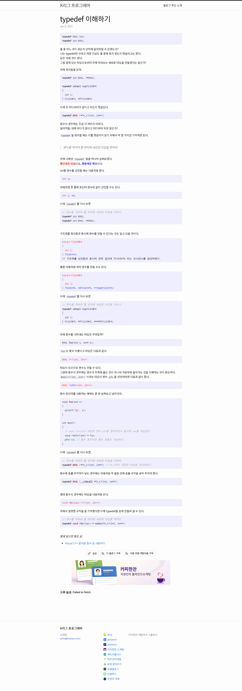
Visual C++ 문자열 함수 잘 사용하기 (85, 543)
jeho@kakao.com (70, 638)
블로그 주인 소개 (172, 5)
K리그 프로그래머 (75, 5)
